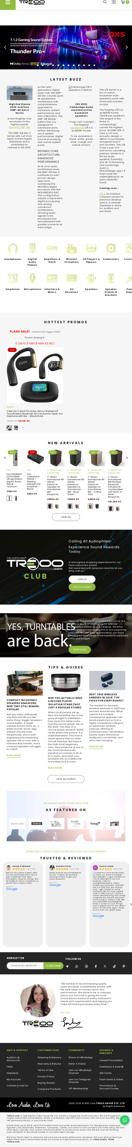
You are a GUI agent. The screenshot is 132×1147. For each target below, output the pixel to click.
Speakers (91, 289)
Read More (14, 755)
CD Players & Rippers (91, 260)
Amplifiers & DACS (52, 260)
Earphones (13, 289)
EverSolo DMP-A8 (19, 127)
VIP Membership (78, 1088)
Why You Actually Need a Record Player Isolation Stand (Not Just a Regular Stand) (65, 702)
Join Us (82, 579)
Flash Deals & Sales (111, 1079)
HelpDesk (12, 1073)
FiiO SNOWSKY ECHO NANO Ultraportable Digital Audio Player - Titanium (14, 480)
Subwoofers (111, 259)
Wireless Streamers (71, 260)
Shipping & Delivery (49, 1057)
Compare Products (114, 2)
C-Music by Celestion (54, 471)
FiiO (9, 470)
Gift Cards (106, 1073)
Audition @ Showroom (13, 1059)
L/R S (102, 193)
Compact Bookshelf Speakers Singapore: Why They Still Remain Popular (23, 704)
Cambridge (77, 127)
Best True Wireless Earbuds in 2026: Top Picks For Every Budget (106, 697)
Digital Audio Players (33, 262)
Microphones (32, 289)
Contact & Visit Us (17, 1085)
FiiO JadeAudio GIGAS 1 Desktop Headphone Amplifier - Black (33, 481)
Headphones (12, 259)
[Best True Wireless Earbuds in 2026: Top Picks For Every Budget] (107, 680)
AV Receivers (71, 291)
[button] (37, 65)
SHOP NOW (79, 650)
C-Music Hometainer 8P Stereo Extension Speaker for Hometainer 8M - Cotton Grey (96, 485)
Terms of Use (46, 1070)
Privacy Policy (46, 1076)
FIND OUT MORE (82, 587)
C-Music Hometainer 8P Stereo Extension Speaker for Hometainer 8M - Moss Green (76, 485)
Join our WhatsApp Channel (80, 1072)
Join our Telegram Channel (80, 1081)
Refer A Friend (77, 1063)
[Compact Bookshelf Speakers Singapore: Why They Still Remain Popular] (25, 683)
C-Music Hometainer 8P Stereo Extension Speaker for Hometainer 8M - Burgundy (55, 485)
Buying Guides (46, 1083)
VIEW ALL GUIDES (66, 779)
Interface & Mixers (52, 291)
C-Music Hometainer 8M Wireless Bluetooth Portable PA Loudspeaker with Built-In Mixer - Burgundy (115, 486)
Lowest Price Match (111, 1060)
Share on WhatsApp (81, 1057)
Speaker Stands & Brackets (111, 292)
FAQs (10, 1066)
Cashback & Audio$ (112, 1066)
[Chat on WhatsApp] (124, 1120)
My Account (14, 1079)
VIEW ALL (66, 517)
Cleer (10, 407)
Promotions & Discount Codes (109, 1087)
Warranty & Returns (49, 1063)
